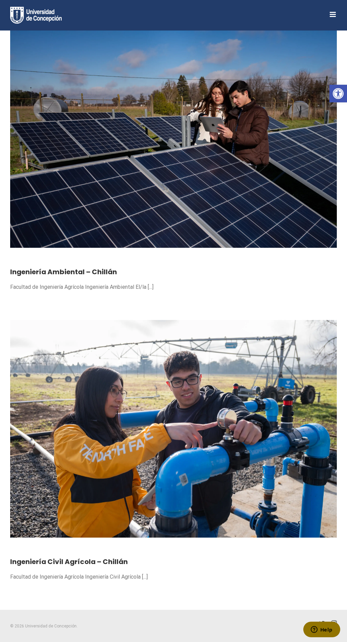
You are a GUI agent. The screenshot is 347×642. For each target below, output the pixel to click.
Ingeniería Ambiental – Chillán (63, 272)
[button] (338, 93)
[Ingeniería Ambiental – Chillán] (173, 139)
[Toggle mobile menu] (333, 14)
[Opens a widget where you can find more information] (321, 630)
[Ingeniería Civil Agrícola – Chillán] (173, 428)
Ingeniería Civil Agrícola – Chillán (69, 561)
